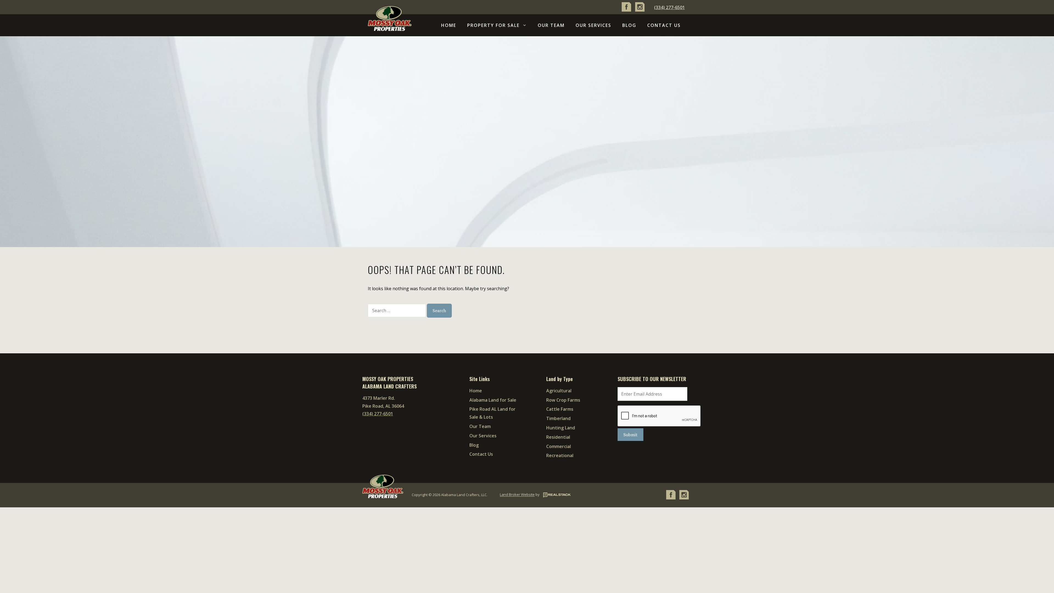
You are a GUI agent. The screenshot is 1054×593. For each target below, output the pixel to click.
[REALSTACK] (555, 494)
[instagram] (640, 10)
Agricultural (558, 391)
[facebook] (626, 10)
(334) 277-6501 (669, 7)
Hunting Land (560, 428)
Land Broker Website (517, 494)
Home (448, 25)
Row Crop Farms (563, 400)
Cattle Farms (559, 409)
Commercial (558, 446)
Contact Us (664, 25)
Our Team (551, 25)
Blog (629, 25)
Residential (558, 437)
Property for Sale (493, 25)
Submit (630, 435)
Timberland (558, 418)
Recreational (559, 455)
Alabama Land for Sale (492, 400)
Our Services (593, 25)
